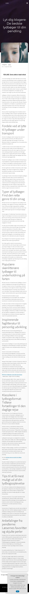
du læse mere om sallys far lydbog (13, 457)
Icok (7, 3)
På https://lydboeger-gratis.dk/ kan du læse (12, 374)
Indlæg (9, 64)
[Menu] (27, 3)
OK (17, 591)
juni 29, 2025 (9, 66)
